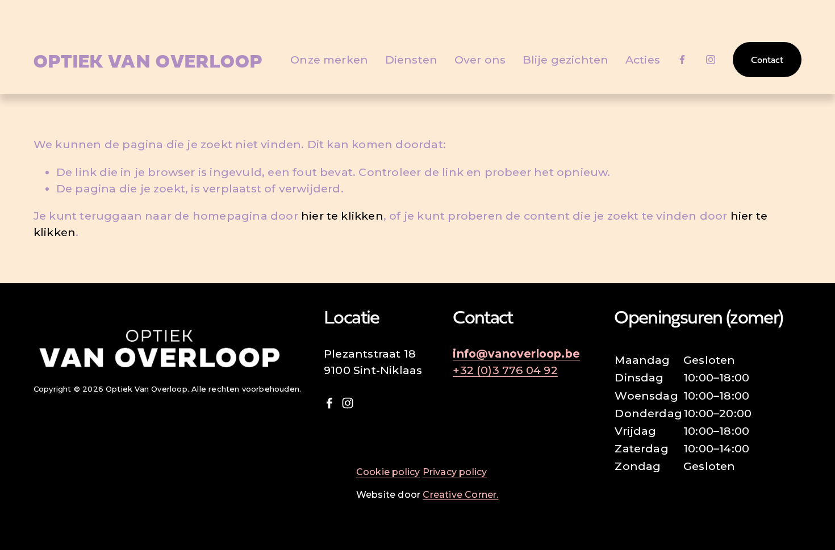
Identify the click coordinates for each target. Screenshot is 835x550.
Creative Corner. (460, 494)
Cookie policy (388, 472)
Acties (642, 59)
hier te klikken (342, 215)
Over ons (480, 59)
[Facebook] (682, 59)
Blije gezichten (566, 59)
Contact (767, 59)
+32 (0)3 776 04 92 (505, 370)
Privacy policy (455, 472)
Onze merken (329, 59)
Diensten (411, 59)
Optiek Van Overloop (148, 59)
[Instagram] (710, 59)
